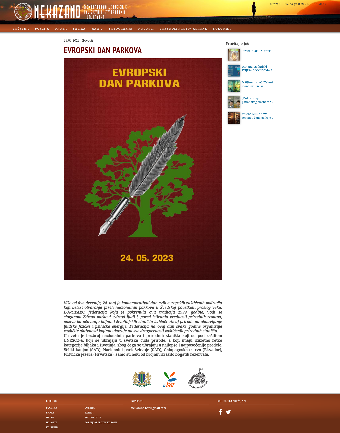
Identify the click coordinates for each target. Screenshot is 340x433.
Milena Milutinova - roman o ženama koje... (257, 115)
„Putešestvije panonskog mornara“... (257, 100)
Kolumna (222, 28)
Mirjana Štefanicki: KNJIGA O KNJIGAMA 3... (258, 68)
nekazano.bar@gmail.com (148, 408)
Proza (61, 28)
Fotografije (120, 28)
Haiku (97, 28)
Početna (21, 28)
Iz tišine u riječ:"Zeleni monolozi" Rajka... (257, 84)
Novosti (146, 28)
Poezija (42, 28)
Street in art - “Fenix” (256, 51)
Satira (79, 28)
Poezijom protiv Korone (183, 28)
